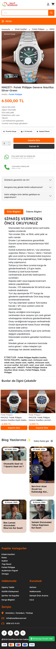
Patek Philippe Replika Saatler (32, 357)
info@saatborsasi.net (16, 618)
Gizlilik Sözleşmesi (10, 591)
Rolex (4, 557)
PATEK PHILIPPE (12, 360)
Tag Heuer (6, 564)
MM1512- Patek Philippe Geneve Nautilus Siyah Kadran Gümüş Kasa (14, 418)
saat (31, 365)
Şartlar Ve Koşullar (10, 595)
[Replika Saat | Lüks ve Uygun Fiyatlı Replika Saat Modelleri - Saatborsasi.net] (10, 4)
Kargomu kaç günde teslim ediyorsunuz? (23, 187)
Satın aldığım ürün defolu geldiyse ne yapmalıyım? (22, 195)
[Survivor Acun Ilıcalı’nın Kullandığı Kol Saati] (42, 464)
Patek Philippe (38, 29)
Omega (5, 574)
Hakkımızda (35, 591)
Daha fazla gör (42, 441)
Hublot (5, 561)
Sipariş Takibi (8, 587)
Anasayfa (6, 29)
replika (30, 362)
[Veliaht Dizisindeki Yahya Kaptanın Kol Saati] (42, 509)
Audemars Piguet (10, 570)
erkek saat (9, 362)
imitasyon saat (40, 360)
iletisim (33, 587)
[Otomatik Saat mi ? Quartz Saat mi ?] (14, 453)
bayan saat (20, 362)
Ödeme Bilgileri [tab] (34, 211)
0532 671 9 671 (13, 623)
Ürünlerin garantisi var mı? (16, 180)
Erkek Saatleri (21, 29)
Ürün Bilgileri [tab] (14, 211)
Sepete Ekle (34, 140)
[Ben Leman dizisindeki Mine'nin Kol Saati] (14, 509)
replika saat (26, 360)
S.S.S (32, 600)
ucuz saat (39, 365)
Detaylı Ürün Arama (39, 595)
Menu (8, 21)
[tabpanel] (28, 295)
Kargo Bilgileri (8, 600)
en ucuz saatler (11, 365)
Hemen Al (34, 146)
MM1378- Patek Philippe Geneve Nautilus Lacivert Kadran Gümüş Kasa (40, 418)
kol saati (24, 365)
